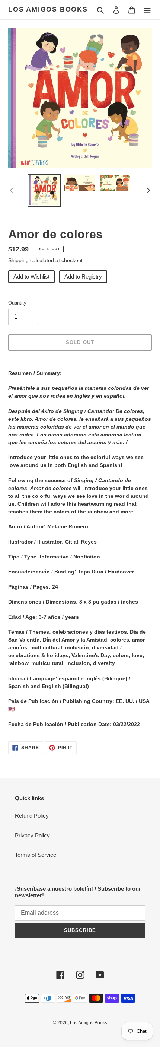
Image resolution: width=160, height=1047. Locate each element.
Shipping (18, 260)
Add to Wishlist (31, 276)
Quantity (17, 303)
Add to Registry (83, 276)
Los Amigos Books (48, 9)
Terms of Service (35, 855)
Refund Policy (32, 815)
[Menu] (147, 10)
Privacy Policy (32, 835)
